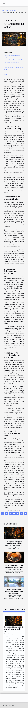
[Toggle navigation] (4, 2)
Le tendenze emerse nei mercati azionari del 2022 (14, 542)
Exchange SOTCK (11, 10)
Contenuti (8, 52)
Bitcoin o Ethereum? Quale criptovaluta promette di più (14, 566)
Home (2, 10)
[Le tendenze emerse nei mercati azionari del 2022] (14, 533)
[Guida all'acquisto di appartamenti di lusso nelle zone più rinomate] (14, 581)
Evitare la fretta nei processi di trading (14, 59)
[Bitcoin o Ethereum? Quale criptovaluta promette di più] (14, 557)
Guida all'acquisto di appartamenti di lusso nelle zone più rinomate (14, 591)
